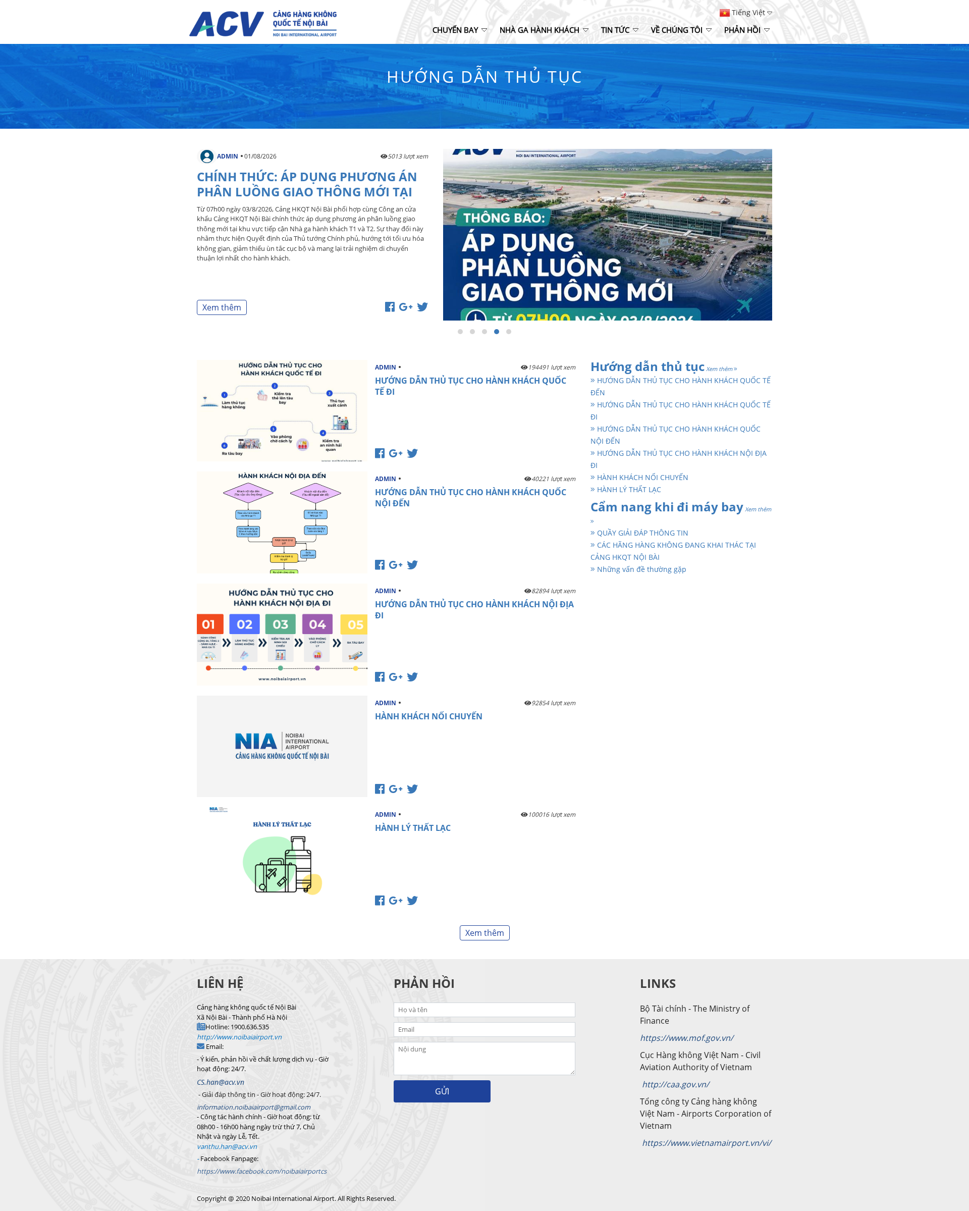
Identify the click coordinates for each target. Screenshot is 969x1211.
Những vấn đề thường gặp (640, 569)
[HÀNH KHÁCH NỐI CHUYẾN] (282, 747)
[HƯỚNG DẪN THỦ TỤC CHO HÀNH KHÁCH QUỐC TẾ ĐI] (282, 411)
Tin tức (615, 30)
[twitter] (422, 307)
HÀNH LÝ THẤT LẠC (628, 489)
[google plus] (406, 307)
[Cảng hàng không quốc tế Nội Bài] (263, 21)
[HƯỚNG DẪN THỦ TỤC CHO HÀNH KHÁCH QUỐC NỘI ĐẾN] (282, 522)
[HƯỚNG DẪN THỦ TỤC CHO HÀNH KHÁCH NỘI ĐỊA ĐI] (282, 635)
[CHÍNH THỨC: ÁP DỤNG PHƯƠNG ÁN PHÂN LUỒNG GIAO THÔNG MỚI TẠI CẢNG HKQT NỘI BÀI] (608, 235)
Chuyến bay (455, 30)
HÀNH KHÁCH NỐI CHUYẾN (641, 477)
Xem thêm (221, 307)
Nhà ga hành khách (539, 30)
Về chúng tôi (677, 30)
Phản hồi (742, 30)
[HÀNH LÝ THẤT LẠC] (282, 858)
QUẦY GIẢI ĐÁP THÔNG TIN (641, 533)
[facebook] (390, 307)
